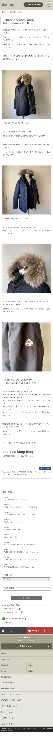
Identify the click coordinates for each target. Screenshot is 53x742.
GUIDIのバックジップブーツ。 (15, 521)
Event (3, 671)
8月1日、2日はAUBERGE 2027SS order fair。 (21, 543)
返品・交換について (9, 706)
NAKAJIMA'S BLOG (11, 609)
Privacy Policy (7, 712)
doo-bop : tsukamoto (11, 23)
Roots (30, 665)
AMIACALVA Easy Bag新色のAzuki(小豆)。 (19, 566)
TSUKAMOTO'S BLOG (12, 612)
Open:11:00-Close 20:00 (26, 639)
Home (4, 653)
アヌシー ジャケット (35, 472)
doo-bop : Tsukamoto (14, 12)
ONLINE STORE (34, 5)
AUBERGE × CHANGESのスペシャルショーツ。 (22, 551)
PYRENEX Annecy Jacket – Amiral (15, 219)
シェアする (46, 468)
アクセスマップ (7, 718)
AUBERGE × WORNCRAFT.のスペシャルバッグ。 (22, 558)
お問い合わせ (6, 724)
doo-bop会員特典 (8, 689)
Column (31, 671)
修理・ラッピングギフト (11, 694)
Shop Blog (5, 665)
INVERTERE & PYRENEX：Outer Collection (27, 30)
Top (3, 12)
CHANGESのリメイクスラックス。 (17, 498)
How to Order (6, 677)
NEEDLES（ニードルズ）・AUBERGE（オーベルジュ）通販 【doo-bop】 (31, 728)
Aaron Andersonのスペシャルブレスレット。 (20, 513)
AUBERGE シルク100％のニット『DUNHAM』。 (22, 506)
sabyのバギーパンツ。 (12, 536)
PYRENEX (22, 472)
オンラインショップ (40, 631)
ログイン (9, 631)
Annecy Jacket (11, 472)
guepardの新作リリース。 (13, 528)
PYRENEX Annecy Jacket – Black (15, 123)
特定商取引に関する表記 (11, 700)
